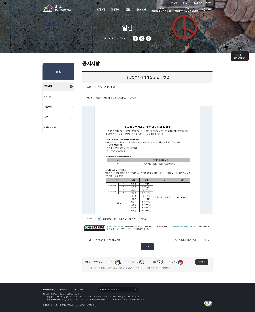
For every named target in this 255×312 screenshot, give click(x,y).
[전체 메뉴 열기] (209, 9)
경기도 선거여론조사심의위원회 (186, 9)
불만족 (174, 262)
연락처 (73, 290)
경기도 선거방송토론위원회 (161, 9)
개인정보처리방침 (48, 290)
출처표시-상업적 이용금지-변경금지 (184, 226)
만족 (112, 262)
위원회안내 (141, 9)
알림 (128, 9)
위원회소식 (99, 9)
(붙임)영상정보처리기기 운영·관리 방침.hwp (119, 219)
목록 (147, 246)
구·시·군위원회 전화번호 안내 (86, 305)
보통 (154, 262)
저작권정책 (63, 290)
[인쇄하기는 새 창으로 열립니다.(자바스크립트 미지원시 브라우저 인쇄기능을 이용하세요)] (148, 38)
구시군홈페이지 (197, 3)
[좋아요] (135, 38)
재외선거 (185, 3)
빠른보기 (144, 219)
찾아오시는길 (84, 290)
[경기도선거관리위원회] (65, 8)
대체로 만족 (133, 262)
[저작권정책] (132, 229)
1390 (67, 305)
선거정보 (115, 9)
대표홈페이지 (175, 3)
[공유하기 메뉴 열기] (141, 38)
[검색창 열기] (204, 9)
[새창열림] (94, 228)
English (208, 3)
